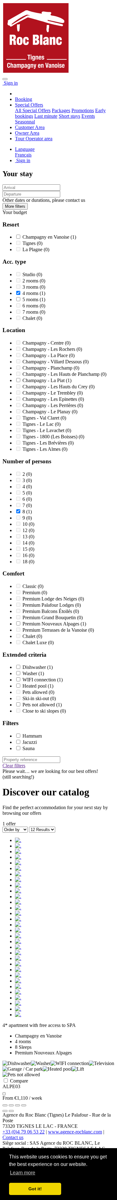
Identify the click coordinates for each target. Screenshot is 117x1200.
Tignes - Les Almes (42, 449)
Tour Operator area (33, 138)
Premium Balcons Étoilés (47, 611)
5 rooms (31, 299)
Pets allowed (35, 692)
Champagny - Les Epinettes (50, 399)
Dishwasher (34, 667)
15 (25, 549)
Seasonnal (25, 121)
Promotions (82, 110)
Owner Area (27, 133)
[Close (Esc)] (4, 1105)
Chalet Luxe (35, 642)
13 (25, 536)
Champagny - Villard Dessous (52, 361)
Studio (29, 274)
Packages (61, 110)
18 (25, 561)
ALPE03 (11, 1086)
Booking (23, 99)
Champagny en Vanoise (46, 237)
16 (25, 555)
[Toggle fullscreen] (17, 1105)
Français (23, 154)
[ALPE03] (18, 840)
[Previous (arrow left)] (4, 1111)
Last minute (45, 116)
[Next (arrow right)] (11, 1111)
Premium (31, 592)
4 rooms (31, 293)
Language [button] (25, 149)
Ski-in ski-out (36, 698)
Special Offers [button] (29, 104)
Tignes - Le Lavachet (44, 430)
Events (88, 116)
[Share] (11, 1105)
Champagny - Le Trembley (49, 393)
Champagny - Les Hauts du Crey (55, 386)
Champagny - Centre (43, 343)
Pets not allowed (39, 704)
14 (25, 542)
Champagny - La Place (45, 355)
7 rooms (31, 312)
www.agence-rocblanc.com (75, 1131)
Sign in (10, 83)
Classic (30, 586)
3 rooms (31, 287)
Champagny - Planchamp (48, 368)
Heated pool (35, 686)
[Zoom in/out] (23, 1105)
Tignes (29, 243)
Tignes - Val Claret (41, 418)
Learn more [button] (22, 1172)
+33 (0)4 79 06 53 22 (23, 1131)
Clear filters (13, 765)
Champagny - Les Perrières (49, 405)
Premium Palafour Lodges (48, 605)
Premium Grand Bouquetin (49, 617)
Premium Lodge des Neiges (50, 598)
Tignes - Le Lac (38, 424)
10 (25, 524)
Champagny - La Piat (44, 380)
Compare (18, 1080)
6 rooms (31, 305)
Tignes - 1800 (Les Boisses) (50, 436)
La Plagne (33, 249)
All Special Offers (33, 110)
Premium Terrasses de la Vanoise (55, 630)
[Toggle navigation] (4, 79)
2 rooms (31, 280)
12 (25, 530)
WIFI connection (39, 679)
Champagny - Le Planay (47, 411)
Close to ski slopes (41, 711)
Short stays (69, 116)
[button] (15, 206)
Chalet (29, 318)
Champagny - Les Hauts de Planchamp (61, 374)
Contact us (12, 1137)
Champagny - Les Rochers (49, 349)
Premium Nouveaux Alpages (51, 623)
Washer (30, 673)
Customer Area (30, 127)
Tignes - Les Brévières (45, 443)
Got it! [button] (35, 1188)
